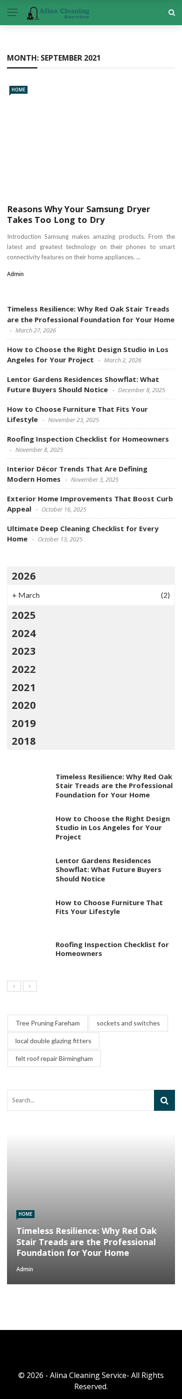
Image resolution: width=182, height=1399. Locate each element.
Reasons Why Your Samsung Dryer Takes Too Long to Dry (78, 214)
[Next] (30, 986)
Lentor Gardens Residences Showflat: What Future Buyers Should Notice (108, 869)
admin (15, 274)
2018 (24, 741)
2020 (24, 705)
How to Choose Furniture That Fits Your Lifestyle (109, 907)
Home (18, 89)
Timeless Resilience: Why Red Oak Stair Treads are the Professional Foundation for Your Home (114, 785)
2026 (24, 575)
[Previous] (14, 986)
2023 (24, 651)
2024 (24, 633)
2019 (24, 723)
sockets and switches (128, 1023)
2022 (24, 669)
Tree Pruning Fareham (47, 1023)
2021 (24, 687)
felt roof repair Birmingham (54, 1058)
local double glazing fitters (53, 1041)
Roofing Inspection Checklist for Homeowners (88, 438)
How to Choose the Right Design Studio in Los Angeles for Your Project (113, 827)
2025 (24, 615)
